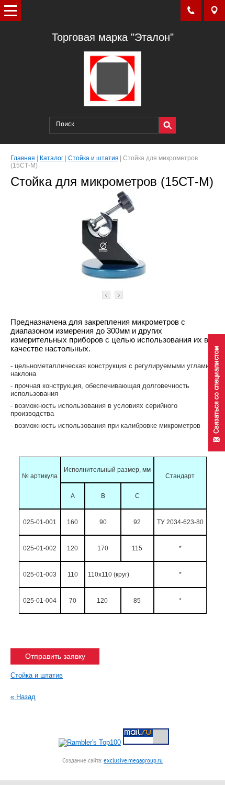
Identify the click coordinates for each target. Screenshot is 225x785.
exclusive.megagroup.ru (133, 761)
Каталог (51, 158)
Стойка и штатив (93, 158)
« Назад (23, 697)
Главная (22, 158)
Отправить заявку (55, 656)
